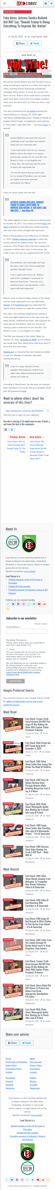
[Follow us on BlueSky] (13, 604)
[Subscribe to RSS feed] (8, 608)
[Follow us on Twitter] (34, 604)
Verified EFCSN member (19, 586)
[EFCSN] (27, 1168)
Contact (33, 1072)
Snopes (6, 305)
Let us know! (29, 571)
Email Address (13, 627)
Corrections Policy (14, 1069)
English (33, 1078)
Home (8, 1058)
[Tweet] (51, 3)
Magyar (33, 1081)
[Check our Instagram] (23, 604)
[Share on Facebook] (6, 429)
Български (10, 1078)
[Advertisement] (27, 492)
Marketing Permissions (16, 640)
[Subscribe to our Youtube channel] (39, 604)
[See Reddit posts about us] (44, 604)
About (32, 1058)
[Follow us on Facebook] (18, 604)
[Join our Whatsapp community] (29, 604)
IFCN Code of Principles (16, 1062)
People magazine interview (24, 239)
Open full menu (4, 3)
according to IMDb (28, 340)
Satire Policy (11, 1065)
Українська (35, 1088)
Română (9, 1085)
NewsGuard (8, 352)
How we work (36, 1062)
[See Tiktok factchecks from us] (8, 604)
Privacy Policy (36, 1065)
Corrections (35, 1069)
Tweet (36, 43)
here (45, 223)
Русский (33, 1085)
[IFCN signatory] (27, 1152)
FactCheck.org (21, 305)
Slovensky (10, 1088)
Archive (9, 1072)
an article (31, 111)
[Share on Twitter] (12, 429)
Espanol (9, 1081)
